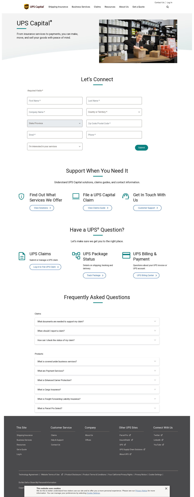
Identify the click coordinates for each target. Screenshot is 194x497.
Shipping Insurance (58, 6)
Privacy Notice (141, 475)
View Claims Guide (97, 208)
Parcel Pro (124, 435)
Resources (110, 6)
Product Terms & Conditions (95, 475)
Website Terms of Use (50, 475)
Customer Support (146, 208)
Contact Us (159, 2)
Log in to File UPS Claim (44, 267)
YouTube (157, 445)
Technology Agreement (29, 475)
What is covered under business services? (57, 361)
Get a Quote (139, 6)
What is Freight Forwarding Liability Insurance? (59, 399)
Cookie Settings (93, 493)
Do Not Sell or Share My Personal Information (38, 482)
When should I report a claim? (51, 331)
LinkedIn (157, 440)
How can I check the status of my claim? (56, 340)
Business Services (81, 6)
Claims (97, 6)
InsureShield (125, 440)
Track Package (94, 275)
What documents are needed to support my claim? (60, 321)
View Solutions (41, 208)
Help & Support (57, 440)
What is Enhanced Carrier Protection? (54, 380)
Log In (169, 2)
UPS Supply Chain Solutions (131, 449)
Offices (88, 440)
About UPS (124, 454)
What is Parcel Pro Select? (49, 408)
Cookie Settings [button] (155, 475)
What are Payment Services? (50, 371)
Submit (141, 147)
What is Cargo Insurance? (49, 389)
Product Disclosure (73, 475)
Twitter (157, 435)
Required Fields (35, 90)
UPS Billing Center (145, 275)
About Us (124, 6)
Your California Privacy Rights (120, 475)
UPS (121, 445)
